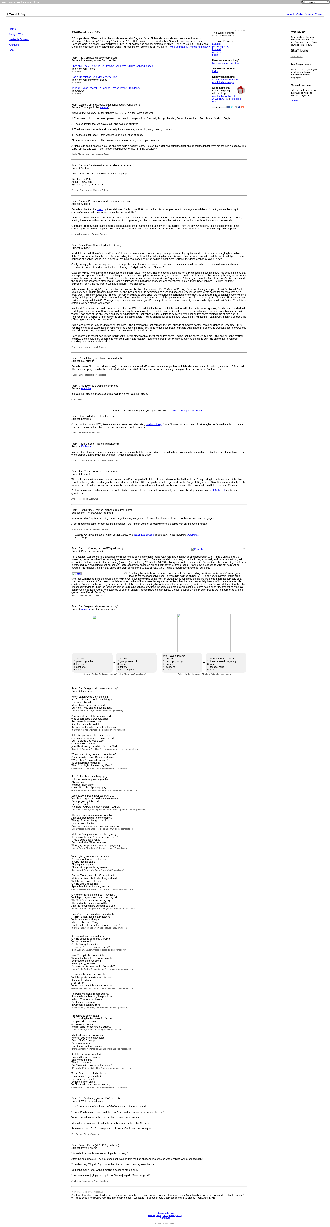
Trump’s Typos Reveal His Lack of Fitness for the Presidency (106, 88)
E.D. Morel (219, 490)
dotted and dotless (144, 534)
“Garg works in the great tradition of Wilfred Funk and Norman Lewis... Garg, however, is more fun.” (304, 41)
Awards (151, 1215)
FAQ (11, 50)
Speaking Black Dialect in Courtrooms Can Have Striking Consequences (112, 66)
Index (215, 71)
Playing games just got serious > (187, 410)
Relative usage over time (226, 63)
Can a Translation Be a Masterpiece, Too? (95, 77)
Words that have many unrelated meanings (225, 81)
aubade (216, 43)
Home (12, 28)
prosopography (220, 46)
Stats (158, 1215)
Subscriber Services (165, 1213)
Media (299, 14)
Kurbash (86, 446)
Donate (294, 100)
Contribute (165, 1218)
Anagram (86, 609)
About (290, 14)
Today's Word (16, 34)
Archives (14, 44)
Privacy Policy (175, 1215)
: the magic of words (22, 2)
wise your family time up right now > (190, 46)
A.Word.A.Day (16, 14)
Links (165, 1215)
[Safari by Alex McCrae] (77, 574)
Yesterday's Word (19, 39)
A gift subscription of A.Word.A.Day (223, 97)
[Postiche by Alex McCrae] (197, 549)
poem (100, 209)
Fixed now (193, 534)
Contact (319, 14)
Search (309, 14)
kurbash (216, 49)
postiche (217, 52)
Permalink (76, 71)
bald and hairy (153, 424)
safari (215, 54)
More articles (297, 56)
